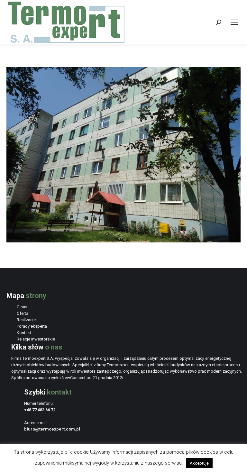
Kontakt (24, 332)
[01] (123, 154)
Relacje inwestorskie (36, 339)
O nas (22, 306)
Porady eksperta (32, 326)
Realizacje (26, 319)
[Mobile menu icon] (234, 22)
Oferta (22, 313)
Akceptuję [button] (199, 463)
